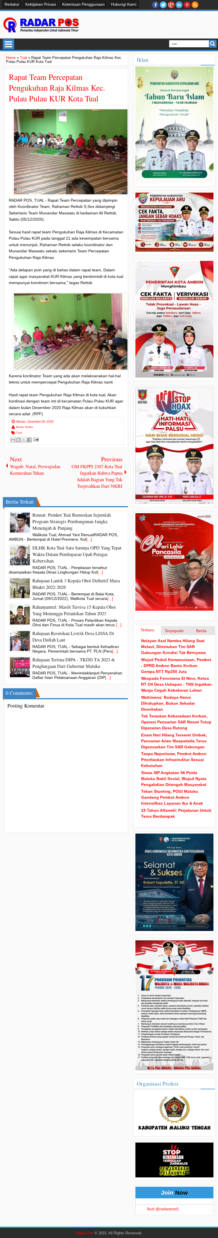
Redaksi (12, 4)
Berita (201, 630)
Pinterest (187, 4)
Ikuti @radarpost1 (163, 1209)
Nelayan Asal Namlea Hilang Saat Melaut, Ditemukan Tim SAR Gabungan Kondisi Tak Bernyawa (173, 646)
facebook (155, 4)
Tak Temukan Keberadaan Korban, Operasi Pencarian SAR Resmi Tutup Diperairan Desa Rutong (176, 722)
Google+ (171, 4)
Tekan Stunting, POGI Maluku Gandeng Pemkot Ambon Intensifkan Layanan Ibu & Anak (172, 797)
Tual (19, 432)
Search (213, 44)
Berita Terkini (24, 427)
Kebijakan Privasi (40, 4)
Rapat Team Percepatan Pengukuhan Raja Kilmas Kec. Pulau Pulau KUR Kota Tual (57, 87)
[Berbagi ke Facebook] (29, 440)
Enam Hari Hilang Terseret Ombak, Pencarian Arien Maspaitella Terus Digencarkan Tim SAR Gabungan (174, 741)
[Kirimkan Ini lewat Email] (13, 440)
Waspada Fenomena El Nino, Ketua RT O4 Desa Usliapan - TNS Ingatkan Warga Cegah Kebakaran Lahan (176, 684)
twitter (163, 4)
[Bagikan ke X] (24, 440)
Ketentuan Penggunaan (83, 4)
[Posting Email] (35, 439)
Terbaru (147, 630)
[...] (89, 539)
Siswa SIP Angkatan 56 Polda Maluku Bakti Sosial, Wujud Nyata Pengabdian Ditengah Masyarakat (173, 778)
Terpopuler (174, 630)
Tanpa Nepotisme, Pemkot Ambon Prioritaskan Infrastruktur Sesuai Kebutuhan (173, 759)
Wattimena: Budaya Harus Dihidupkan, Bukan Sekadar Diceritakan (168, 703)
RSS (195, 4)
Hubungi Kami (123, 4)
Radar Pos (84, 1233)
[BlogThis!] (18, 440)
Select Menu (8, 44)
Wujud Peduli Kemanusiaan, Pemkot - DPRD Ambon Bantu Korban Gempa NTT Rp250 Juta (176, 665)
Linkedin (179, 4)
